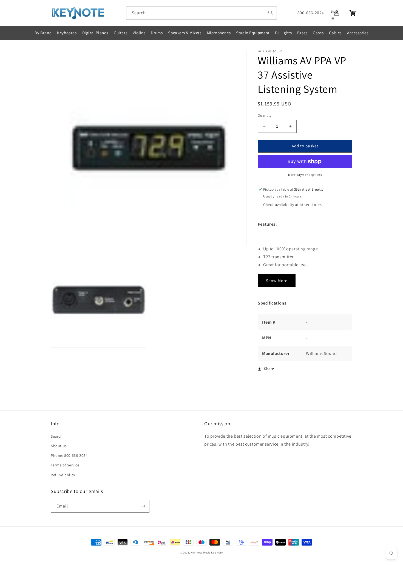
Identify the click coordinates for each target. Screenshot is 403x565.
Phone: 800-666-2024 (69, 455)
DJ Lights (283, 32)
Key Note (217, 552)
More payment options (305, 175)
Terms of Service (65, 465)
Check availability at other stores (292, 204)
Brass (302, 32)
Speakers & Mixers (184, 32)
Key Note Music (201, 552)
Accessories (357, 32)
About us (59, 445)
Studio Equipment (252, 32)
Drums (157, 32)
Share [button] (269, 368)
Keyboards (66, 32)
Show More (276, 280)
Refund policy (63, 474)
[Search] (271, 13)
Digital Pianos (95, 32)
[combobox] (201, 13)
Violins (139, 32)
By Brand (43, 32)
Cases (318, 32)
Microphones (219, 32)
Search (57, 436)
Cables (335, 32)
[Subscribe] (143, 506)
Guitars (120, 32)
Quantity (264, 115)
